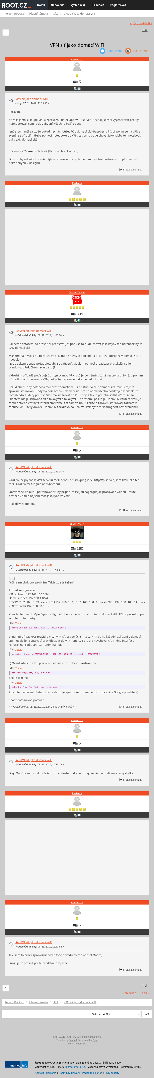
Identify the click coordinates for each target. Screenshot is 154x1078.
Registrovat (118, 5)
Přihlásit (98, 5)
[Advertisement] (77, 247)
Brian (95, 1040)
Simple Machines (91, 1036)
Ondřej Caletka (77, 292)
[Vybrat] (18, 623)
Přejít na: (96, 1014)
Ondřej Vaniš (77, 524)
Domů (41, 5)
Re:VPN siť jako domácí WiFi (33, 331)
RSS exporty (111, 1073)
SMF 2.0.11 (59, 1036)
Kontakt (39, 1073)
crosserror (77, 59)
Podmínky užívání (69, 1073)
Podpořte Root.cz (92, 1073)
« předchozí (137, 23)
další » (148, 23)
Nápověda (57, 5)
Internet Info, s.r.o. (75, 1067)
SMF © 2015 (74, 1036)
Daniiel (73, 1040)
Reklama (77, 183)
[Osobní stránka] (79, 320)
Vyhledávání (78, 5)
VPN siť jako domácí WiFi (31, 99)
